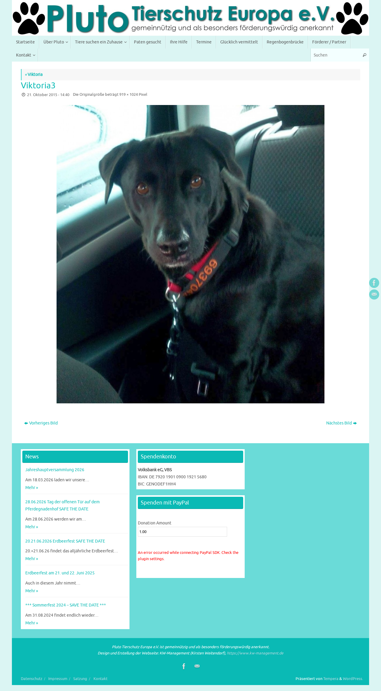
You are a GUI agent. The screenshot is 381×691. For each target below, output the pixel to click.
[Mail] (374, 294)
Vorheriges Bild (43, 423)
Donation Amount (154, 523)
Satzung (80, 678)
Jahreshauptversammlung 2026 (54, 469)
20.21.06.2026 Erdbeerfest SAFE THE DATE (65, 541)
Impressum (57, 678)
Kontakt (100, 678)
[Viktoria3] (190, 254)
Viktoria (34, 74)
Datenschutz (31, 678)
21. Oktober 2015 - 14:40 (48, 95)
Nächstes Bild (339, 423)
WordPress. (353, 678)
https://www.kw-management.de (255, 653)
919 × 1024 (128, 94)
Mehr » (31, 487)
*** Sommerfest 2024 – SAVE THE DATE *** (65, 605)
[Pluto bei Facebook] (374, 283)
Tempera (330, 678)
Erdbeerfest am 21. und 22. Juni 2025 (60, 573)
